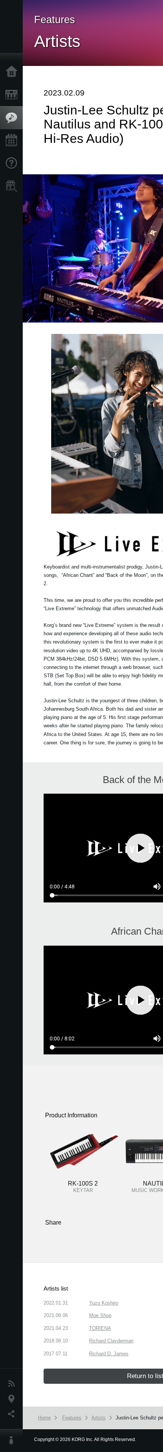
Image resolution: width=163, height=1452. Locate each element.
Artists (98, 1418)
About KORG (13, 1440)
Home (13, 72)
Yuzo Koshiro (103, 1303)
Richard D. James (109, 1353)
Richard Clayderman (111, 1341)
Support (13, 163)
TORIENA (100, 1328)
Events (13, 140)
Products (13, 94)
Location (13, 1399)
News (13, 1383)
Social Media (13, 1414)
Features (13, 118)
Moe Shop (100, 1315)
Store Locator (13, 186)
